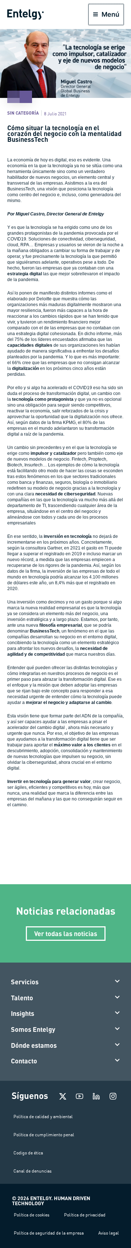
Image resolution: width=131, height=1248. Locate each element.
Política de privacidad (85, 1215)
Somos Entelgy (33, 1029)
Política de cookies (31, 1215)
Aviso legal (108, 1233)
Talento (22, 998)
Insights (22, 1013)
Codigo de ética (28, 1153)
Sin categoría (23, 112)
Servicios (25, 982)
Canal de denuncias (32, 1171)
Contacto (24, 1061)
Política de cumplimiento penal (43, 1134)
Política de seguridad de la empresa (49, 1233)
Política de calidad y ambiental (43, 1116)
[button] (65, 982)
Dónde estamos (34, 1045)
